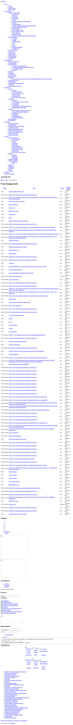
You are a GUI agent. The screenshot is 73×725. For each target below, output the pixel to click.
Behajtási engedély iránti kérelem (19, 27)
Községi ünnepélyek (16, 146)
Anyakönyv (14, 38)
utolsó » (6, 533)
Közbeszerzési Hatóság (10, 696)
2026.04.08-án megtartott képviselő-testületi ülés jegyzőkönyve (23, 256)
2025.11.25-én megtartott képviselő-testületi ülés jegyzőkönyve (23, 312)
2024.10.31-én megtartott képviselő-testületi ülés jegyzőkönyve (23, 455)
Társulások (10, 77)
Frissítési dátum (68, 188)
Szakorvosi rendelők (16, 91)
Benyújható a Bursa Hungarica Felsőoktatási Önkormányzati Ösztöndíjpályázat (26, 351)
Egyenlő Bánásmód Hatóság (11, 694)
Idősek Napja (15, 145)
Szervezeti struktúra (12, 50)
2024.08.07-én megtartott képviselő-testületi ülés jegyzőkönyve (23, 494)
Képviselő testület (12, 76)
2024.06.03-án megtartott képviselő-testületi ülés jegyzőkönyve (23, 511)
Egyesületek (11, 99)
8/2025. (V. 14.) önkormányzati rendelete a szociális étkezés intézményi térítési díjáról (28, 396)
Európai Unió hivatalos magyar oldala (13, 680)
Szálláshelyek (11, 166)
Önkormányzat (8, 60)
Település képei (12, 214)
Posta (13, 163)
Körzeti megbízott (12, 119)
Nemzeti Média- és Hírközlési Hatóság (13, 699)
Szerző (62, 188)
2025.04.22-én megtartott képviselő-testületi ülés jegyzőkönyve (23, 383)
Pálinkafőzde (15, 158)
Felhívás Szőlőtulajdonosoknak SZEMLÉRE (19, 364)
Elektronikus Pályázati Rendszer (12, 676)
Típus (4, 188)
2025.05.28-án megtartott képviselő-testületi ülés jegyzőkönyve (23, 374)
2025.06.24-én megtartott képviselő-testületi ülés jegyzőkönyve (23, 370)
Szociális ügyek (15, 14)
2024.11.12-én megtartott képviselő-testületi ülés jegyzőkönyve (23, 452)
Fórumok (7, 172)
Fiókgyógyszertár (16, 96)
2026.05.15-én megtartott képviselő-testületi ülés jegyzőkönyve (23, 224)
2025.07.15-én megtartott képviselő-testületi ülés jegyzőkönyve (23, 367)
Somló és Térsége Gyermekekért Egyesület (21, 106)
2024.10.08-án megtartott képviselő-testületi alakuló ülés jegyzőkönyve (25, 488)
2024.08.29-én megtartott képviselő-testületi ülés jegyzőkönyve (23, 491)
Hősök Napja (15, 143)
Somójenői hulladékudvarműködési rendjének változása (21, 273)
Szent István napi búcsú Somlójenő (17, 201)
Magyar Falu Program (13, 133)
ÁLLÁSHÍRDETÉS (13, 354)
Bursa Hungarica (12, 125)
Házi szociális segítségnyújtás (18, 97)
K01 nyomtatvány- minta (17, 30)
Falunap (14, 142)
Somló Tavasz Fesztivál (17, 149)
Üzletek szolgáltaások (13, 160)
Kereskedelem (15, 18)
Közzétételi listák (12, 57)
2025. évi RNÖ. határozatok (15, 305)
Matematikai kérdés (7, 641)
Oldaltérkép (24, 720)
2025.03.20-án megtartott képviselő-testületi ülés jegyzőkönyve (23, 387)
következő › (7, 531)
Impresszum (17, 720)
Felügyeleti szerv (12, 53)
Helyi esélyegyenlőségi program (15, 132)
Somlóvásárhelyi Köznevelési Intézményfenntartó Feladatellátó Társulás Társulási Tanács (32, 79)
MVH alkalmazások (16, 116)
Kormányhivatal (12, 8)
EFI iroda (14, 90)
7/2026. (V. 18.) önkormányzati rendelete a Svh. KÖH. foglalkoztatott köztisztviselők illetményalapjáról (32, 227)
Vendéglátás (11, 168)
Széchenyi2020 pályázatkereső (15, 130)
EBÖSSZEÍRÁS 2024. (14, 484)
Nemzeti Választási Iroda (10, 692)
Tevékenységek (11, 54)
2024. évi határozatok (13, 432)
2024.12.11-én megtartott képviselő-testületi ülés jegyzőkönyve (23, 442)
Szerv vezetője (11, 51)
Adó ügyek (14, 15)
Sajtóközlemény (12, 299)
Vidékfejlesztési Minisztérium (11, 713)
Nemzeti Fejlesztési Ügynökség (12, 689)
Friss (9, 5)
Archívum (10, 7)
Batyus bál (14, 140)
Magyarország (11, 10)
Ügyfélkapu (11, 58)
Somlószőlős (36, 667)
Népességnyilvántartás (17, 47)
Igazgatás (14, 40)
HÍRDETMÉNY (12, 253)
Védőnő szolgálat (16, 94)
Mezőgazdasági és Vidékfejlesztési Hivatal (14, 684)
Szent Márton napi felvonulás (18, 152)
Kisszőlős (43, 655)
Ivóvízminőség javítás (13, 127)
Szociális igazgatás (16, 41)
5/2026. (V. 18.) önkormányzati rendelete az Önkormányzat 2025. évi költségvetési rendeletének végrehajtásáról (34, 234)
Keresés (3, 596)
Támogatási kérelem (16, 34)
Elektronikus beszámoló (10, 677)
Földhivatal (7, 686)
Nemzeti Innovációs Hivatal (11, 702)
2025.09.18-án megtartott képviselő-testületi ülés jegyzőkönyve (23, 348)
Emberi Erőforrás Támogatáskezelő (16, 126)
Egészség (10, 89)
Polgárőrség (15, 100)
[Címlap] (3, 1)
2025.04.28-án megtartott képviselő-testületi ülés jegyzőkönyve (23, 380)
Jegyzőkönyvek (11, 74)
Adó (13, 44)
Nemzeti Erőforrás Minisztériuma (12, 712)
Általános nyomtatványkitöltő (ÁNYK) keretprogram (24, 35)
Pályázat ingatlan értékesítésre (15, 269)
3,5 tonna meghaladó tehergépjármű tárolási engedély (24, 25)
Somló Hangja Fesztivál (17, 148)
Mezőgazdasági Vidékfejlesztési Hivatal (21, 110)
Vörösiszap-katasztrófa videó (14, 86)
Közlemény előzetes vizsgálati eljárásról (18, 341)
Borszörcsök (29, 655)
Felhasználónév (5, 630)
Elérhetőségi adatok (12, 37)
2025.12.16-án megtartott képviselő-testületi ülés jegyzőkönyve (23, 309)
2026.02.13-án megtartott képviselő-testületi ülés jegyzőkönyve (23, 286)
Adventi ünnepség (16, 139)
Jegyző (13, 43)
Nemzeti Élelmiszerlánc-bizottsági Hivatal (14, 709)
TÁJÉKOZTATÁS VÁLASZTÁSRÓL (18, 514)
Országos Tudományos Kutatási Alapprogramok (15, 690)
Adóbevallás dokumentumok (15, 276)
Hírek (6, 4)
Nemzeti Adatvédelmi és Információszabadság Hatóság (17, 697)
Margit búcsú (12, 208)
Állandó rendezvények (13, 137)
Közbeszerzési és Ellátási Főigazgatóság (14, 687)
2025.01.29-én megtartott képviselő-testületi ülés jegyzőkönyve (23, 416)
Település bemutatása (13, 159)
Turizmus (7, 136)
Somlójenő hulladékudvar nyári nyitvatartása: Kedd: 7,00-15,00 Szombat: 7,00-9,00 (27, 266)
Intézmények (7, 87)
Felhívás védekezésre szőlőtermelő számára (18, 221)
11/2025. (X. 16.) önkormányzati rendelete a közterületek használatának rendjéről (27, 335)
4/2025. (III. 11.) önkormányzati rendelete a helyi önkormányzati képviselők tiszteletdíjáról (29, 410)
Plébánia (10, 165)
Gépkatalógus (15, 114)
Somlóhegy (10, 153)
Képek (10, 217)
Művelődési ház (11, 120)
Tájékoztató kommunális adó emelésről (17, 439)
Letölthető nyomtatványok (14, 12)
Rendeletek (10, 71)
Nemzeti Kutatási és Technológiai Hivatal (14, 703)
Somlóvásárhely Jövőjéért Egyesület (20, 102)
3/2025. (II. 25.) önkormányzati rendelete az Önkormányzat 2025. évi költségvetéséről (28, 423)
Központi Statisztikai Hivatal (11, 706)
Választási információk (10, 173)
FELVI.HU (7, 681)
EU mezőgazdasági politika (11, 683)
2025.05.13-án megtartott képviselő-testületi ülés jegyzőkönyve (23, 377)
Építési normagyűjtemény (18, 117)
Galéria (10, 169)
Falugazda (10, 109)
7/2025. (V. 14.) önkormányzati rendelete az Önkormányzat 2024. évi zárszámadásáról (28, 400)
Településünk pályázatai (13, 123)
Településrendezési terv (13, 80)
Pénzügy (14, 20)
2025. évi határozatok (13, 279)
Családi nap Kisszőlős (14, 240)
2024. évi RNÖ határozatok (15, 436)
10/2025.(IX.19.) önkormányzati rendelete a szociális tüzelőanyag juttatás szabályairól (28, 357)
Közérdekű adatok (12, 64)
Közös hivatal (8, 11)
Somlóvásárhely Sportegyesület (19, 107)
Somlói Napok (15, 150)
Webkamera (11, 171)
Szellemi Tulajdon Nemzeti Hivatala (13, 710)
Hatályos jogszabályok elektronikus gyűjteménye (16, 671)
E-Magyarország (8, 716)
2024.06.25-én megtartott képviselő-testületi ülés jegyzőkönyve (23, 507)
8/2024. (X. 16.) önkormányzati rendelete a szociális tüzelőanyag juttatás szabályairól (28, 465)
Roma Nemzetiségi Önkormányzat (16, 83)
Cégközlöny (7, 679)
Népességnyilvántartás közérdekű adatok (21, 21)
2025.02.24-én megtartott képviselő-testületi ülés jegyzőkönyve (23, 413)
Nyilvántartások (11, 81)
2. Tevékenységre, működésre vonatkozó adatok (23, 67)
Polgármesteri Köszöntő (13, 61)
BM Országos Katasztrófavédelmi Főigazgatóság (16, 693)
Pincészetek (14, 156)
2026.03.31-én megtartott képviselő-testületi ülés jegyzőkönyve (23, 260)
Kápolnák (14, 155)
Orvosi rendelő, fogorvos (18, 93)
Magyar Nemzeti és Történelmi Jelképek (14, 715)
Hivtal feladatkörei (12, 56)
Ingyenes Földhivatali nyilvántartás (20, 112)
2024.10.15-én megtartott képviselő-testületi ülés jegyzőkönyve (23, 462)
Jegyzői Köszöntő (12, 63)
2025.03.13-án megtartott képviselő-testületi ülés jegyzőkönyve (23, 390)
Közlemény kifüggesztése (14, 344)
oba (36, 655)
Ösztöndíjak (15, 17)
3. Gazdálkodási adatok (17, 68)
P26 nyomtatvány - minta (17, 31)
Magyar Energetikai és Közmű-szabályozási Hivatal (16, 707)
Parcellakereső (15, 113)
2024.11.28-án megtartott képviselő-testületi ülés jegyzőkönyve (23, 449)
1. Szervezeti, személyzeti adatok (19, 66)
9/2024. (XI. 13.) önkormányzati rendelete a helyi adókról (22, 458)
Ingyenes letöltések (16, 24)
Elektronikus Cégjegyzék (10, 674)
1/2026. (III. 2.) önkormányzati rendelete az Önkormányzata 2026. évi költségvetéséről (28, 295)
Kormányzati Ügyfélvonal (10, 717)
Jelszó (2, 632)
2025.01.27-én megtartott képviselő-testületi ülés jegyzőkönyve (23, 419)
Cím (34, 188)
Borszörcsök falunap (13, 204)
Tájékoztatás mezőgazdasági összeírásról (18, 247)
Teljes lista (14, 162)
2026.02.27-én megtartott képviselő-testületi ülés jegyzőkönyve (23, 282)
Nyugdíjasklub (15, 104)
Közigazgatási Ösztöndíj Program (15, 129)
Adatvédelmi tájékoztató (7, 720)
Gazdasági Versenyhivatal (10, 704)
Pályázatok (7, 122)
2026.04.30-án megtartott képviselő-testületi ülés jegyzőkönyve (23, 243)
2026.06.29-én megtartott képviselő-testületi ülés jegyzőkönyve (23, 194)
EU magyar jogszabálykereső (11, 673)
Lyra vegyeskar (15, 103)
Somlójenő (28, 667)
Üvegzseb (14, 22)
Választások (11, 84)
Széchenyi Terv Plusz (13, 135)
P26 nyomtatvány (16, 33)
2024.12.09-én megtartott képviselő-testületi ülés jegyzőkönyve (23, 445)
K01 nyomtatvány (16, 28)
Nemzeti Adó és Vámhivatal (11, 700)
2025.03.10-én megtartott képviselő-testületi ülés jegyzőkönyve (23, 393)
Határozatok (11, 73)
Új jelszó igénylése (9, 634)
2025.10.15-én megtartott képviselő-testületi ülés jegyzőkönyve (23, 338)
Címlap (2, 180)
